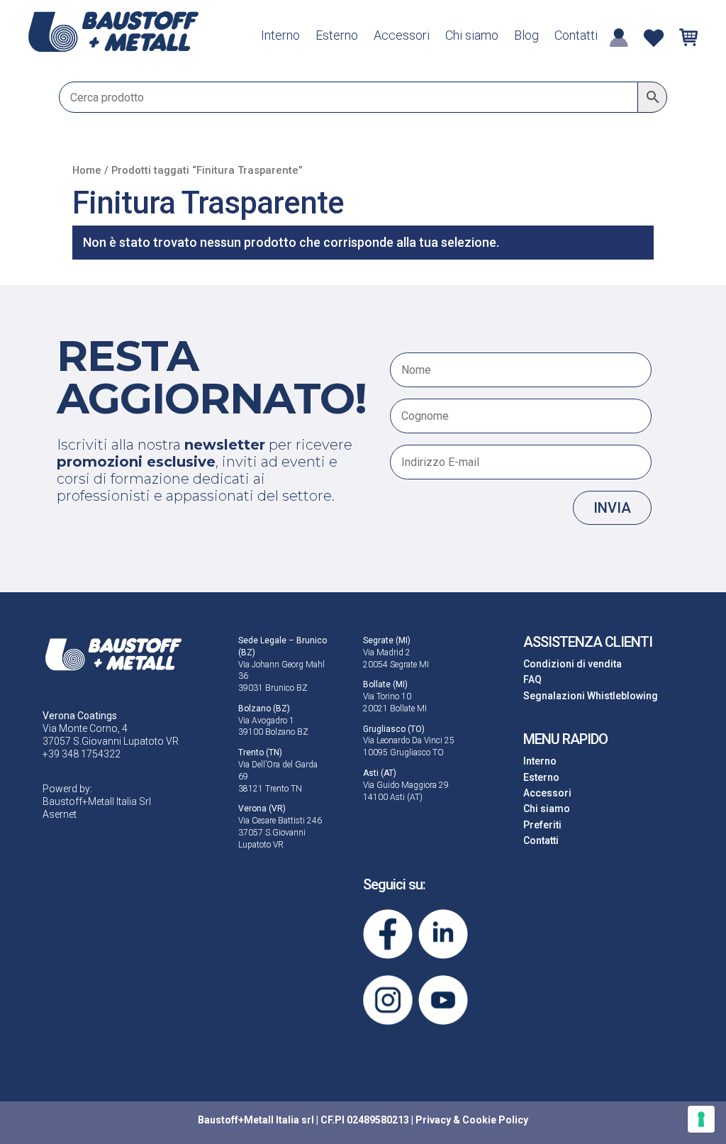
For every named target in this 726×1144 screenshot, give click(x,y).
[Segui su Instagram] (388, 1000)
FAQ (532, 679)
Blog (526, 36)
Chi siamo (471, 36)
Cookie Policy (495, 1120)
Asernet (60, 814)
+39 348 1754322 (82, 754)
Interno (280, 36)
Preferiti (542, 825)
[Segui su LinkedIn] (443, 934)
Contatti (576, 36)
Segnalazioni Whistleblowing (590, 695)
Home (86, 170)
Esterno (336, 36)
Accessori (402, 36)
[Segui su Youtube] (443, 1000)
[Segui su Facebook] (388, 934)
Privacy (433, 1120)
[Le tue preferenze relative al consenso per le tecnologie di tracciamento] (701, 1119)
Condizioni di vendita (572, 664)
